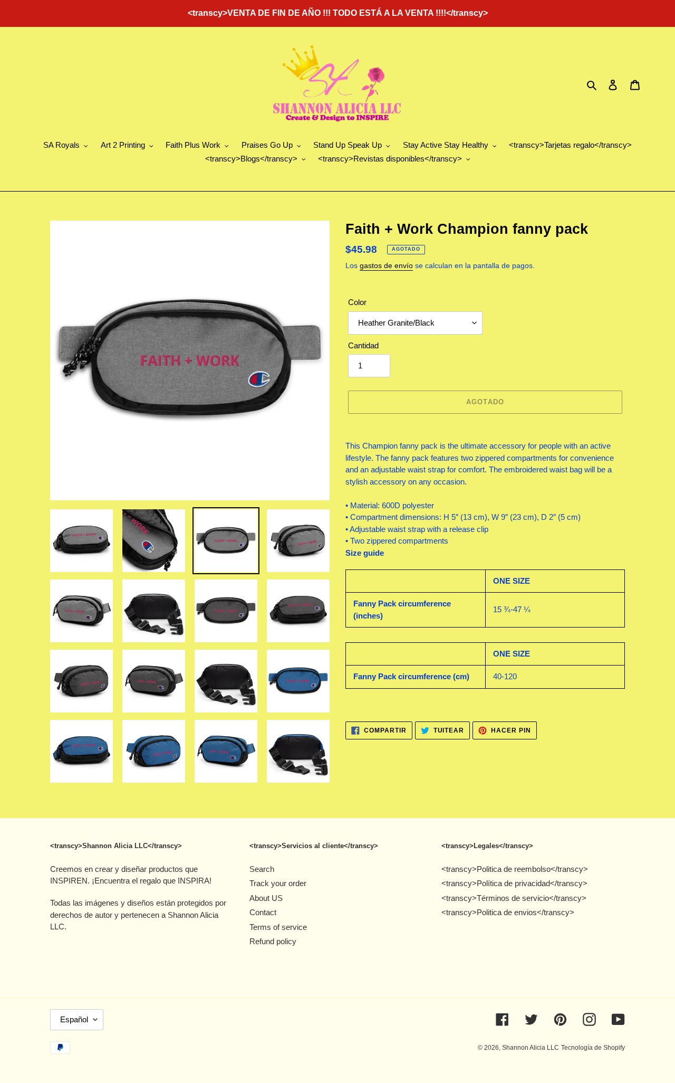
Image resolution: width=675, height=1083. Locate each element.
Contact (262, 912)
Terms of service (278, 927)
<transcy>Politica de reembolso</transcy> (514, 868)
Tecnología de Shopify (593, 1047)
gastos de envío (386, 265)
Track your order (277, 883)
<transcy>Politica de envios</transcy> (507, 912)
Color (357, 302)
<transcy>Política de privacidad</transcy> (514, 883)
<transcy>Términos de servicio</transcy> (513, 898)
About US (266, 898)
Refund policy (272, 941)
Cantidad (363, 345)
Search (261, 868)
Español (74, 1019)
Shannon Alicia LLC (530, 1047)
